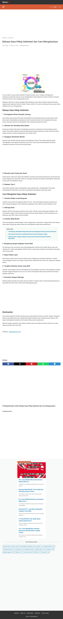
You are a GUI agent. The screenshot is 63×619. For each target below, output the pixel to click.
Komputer (50, 549)
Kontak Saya (30, 613)
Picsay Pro (45, 552)
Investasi (19, 549)
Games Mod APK (8, 549)
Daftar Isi (22, 613)
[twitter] (20, 363)
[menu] (4, 7)
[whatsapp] (43, 363)
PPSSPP (37, 552)
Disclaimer (37, 613)
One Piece (28, 552)
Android (6, 546)
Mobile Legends (8, 552)
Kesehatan (29, 549)
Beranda (16, 613)
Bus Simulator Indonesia (27, 546)
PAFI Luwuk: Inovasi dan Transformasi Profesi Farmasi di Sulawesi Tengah (27, 234)
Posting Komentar (24, 45)
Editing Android (49, 546)
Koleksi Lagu (39, 549)
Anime (15, 546)
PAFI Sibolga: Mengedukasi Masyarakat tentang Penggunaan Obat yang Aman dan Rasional (32, 231)
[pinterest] (31, 363)
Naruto (19, 552)
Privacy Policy (45, 613)
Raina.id (35, 616)
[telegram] (55, 363)
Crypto (39, 546)
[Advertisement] (31, 23)
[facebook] (8, 363)
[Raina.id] (7, 2)
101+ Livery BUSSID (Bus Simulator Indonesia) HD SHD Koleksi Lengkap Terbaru (29, 530)
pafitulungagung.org (15, 332)
